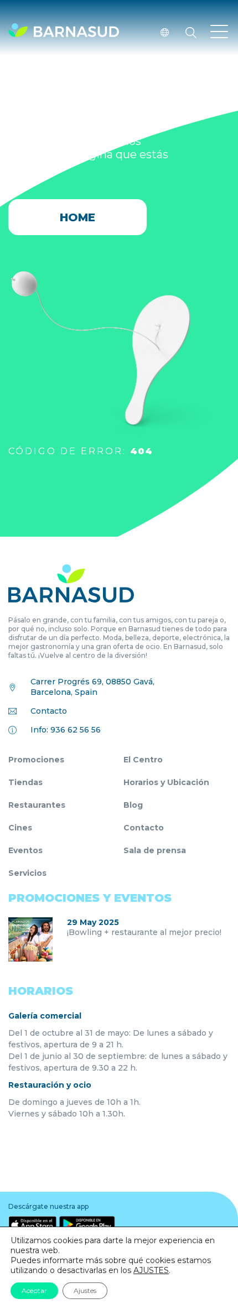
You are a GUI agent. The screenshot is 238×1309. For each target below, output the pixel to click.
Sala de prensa (154, 850)
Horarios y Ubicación (166, 782)
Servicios (27, 873)
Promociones (36, 760)
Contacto (48, 711)
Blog (133, 805)
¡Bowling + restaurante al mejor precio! (144, 932)
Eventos (25, 850)
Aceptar (34, 1290)
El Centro (143, 760)
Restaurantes (36, 805)
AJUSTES (151, 1270)
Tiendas (25, 782)
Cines (20, 828)
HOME (77, 217)
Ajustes (85, 1290)
